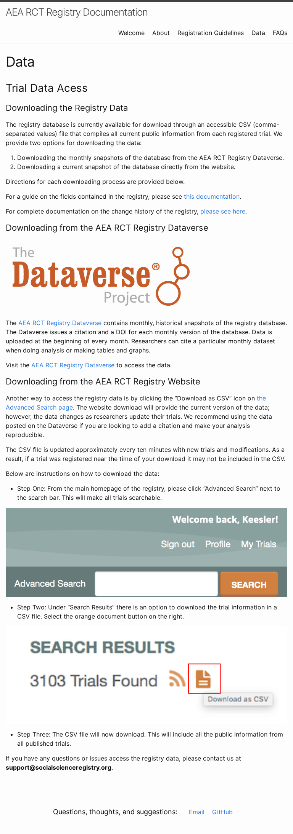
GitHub (222, 812)
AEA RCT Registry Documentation (77, 12)
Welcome (131, 33)
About (161, 33)
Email (196, 812)
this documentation (212, 196)
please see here (222, 211)
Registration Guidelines (210, 33)
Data (258, 33)
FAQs (280, 33)
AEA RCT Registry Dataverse (59, 323)
